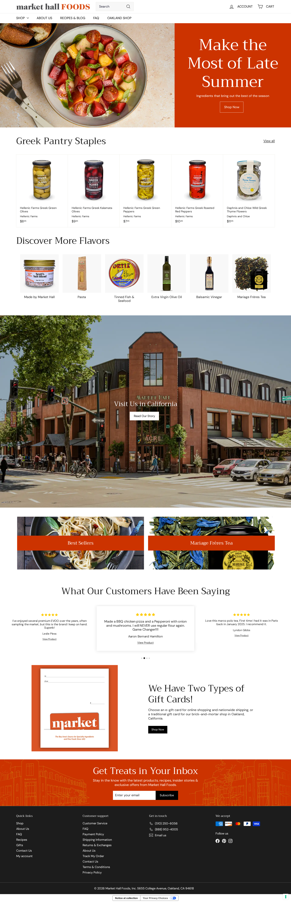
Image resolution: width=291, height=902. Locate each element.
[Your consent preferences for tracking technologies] (286, 897)
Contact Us (24, 850)
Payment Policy (93, 834)
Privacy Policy (92, 872)
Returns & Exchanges (97, 845)
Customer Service (95, 823)
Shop (19, 823)
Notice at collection (126, 898)
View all (269, 141)
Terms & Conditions (96, 867)
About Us (44, 18)
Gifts (19, 845)
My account (24, 856)
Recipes (21, 839)
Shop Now (231, 107)
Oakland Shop (119, 18)
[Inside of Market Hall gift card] (75, 708)
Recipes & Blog (72, 18)
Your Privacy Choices (155, 898)
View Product (49, 639)
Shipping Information (97, 839)
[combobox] (115, 6)
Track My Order (93, 856)
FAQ (96, 18)
